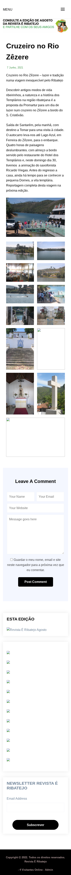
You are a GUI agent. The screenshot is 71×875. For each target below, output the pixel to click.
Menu (7, 9)
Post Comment (35, 581)
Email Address (17, 798)
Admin (49, 869)
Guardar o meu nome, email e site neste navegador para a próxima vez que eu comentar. (35, 564)
